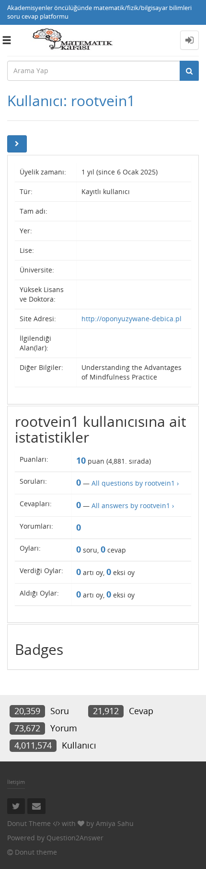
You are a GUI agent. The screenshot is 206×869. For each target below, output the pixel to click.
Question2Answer (74, 837)
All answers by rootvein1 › (133, 505)
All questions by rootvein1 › (135, 483)
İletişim (16, 781)
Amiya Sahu (115, 823)
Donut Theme (29, 823)
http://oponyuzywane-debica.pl (131, 318)
